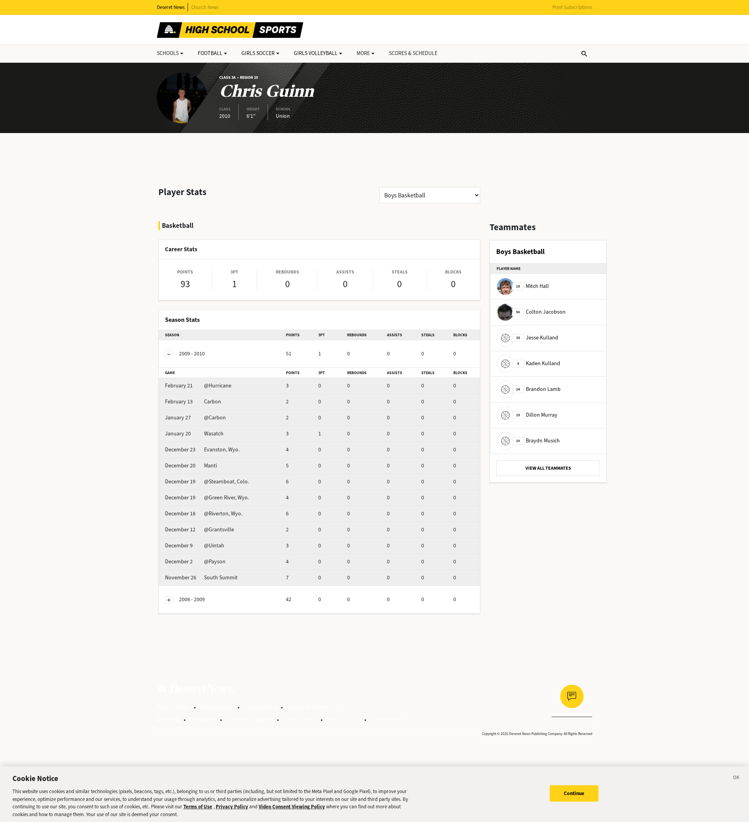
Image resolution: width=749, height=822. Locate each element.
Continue (574, 793)
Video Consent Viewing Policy (292, 806)
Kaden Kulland (538, 363)
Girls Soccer (258, 53)
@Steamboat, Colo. (207, 481)
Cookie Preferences (311, 707)
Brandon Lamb (538, 389)
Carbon (193, 401)
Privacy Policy (216, 707)
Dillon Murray (536, 415)
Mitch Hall (532, 286)
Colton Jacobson (541, 312)
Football (210, 53)
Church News (204, 7)
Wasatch (194, 433)
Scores (413, 53)
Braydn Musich (538, 440)
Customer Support (249, 719)
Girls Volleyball (315, 53)
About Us (169, 719)
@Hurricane (198, 385)
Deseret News (171, 7)
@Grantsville (199, 529)
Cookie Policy (260, 707)
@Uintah (194, 545)
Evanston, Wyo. (202, 449)
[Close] (736, 778)
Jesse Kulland (537, 337)
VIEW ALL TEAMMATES (548, 468)
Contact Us (203, 719)
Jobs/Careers (300, 719)
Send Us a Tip (343, 719)
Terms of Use (174, 707)
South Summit (201, 577)
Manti (191, 465)
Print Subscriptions (572, 7)
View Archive (386, 719)
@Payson (195, 561)
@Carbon (195, 417)
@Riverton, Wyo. (203, 513)
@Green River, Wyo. (207, 497)
